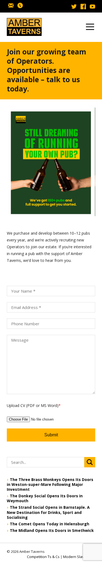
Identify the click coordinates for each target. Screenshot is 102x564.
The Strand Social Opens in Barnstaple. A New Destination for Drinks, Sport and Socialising (48, 512)
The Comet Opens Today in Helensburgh (49, 524)
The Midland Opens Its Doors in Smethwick (52, 530)
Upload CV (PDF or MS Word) (34, 405)
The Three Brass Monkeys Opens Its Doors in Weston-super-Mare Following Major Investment (50, 484)
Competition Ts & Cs (43, 556)
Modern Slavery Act (79, 556)
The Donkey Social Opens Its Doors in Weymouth (45, 498)
